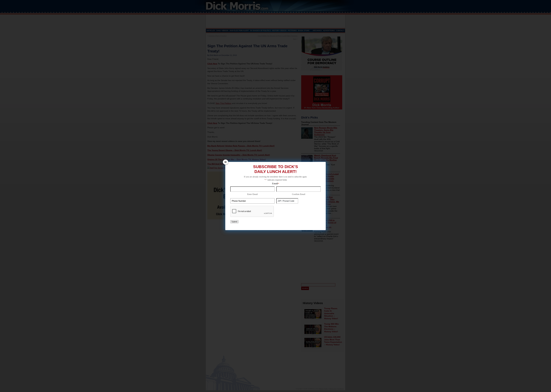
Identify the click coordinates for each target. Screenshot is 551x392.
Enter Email (252, 194)
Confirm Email (298, 194)
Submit (234, 222)
